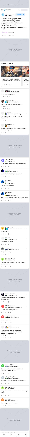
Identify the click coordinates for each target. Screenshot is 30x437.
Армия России (12, 171)
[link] (11, 76)
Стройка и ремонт (13, 378)
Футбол (9, 126)
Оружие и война (12, 102)
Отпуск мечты (11, 15)
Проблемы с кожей (13, 91)
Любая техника (12, 366)
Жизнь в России (12, 249)
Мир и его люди (12, 317)
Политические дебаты (13, 307)
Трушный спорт (12, 328)
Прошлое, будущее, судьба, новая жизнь (15, 114)
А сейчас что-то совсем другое (15, 229)
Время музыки (12, 195)
